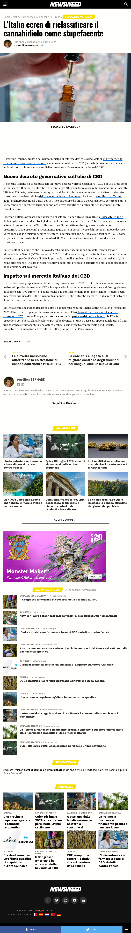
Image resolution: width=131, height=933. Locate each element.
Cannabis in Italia (79, 17)
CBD (28, 342)
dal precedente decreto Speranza (59, 196)
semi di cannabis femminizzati (43, 769)
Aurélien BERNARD (28, 45)
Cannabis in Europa (49, 16)
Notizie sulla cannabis (25, 16)
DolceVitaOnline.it (111, 217)
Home (6, 16)
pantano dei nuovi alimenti (88, 316)
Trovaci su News (34, 910)
